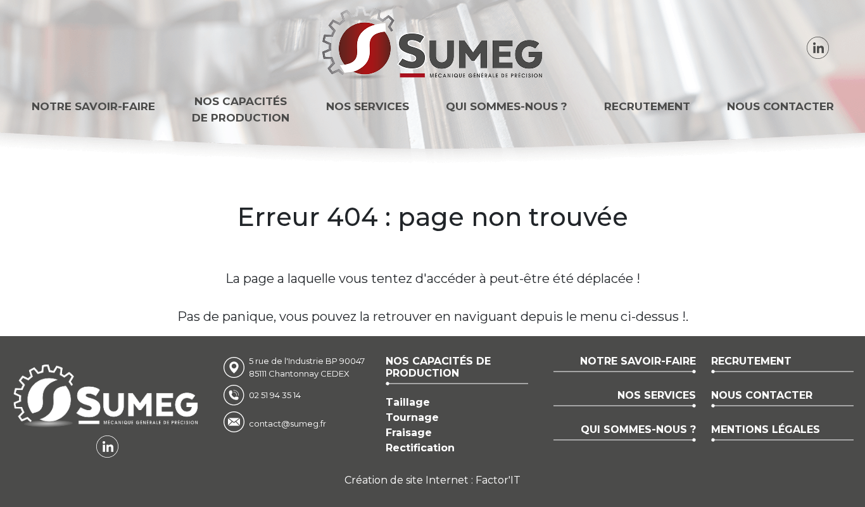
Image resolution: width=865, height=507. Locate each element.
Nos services (367, 106)
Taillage (408, 402)
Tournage (412, 417)
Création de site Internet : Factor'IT (432, 480)
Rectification (420, 448)
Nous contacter (780, 106)
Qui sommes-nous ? (506, 106)
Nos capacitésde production (240, 109)
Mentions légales (765, 429)
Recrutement (647, 106)
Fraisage (409, 433)
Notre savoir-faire (93, 106)
